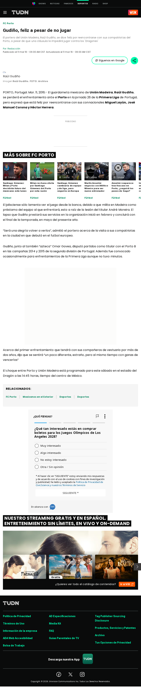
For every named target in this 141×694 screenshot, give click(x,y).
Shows (42, 4)
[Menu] (5, 12)
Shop (105, 4)
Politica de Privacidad (17, 616)
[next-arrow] (137, 566)
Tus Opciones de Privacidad (113, 642)
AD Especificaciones (62, 616)
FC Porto (8, 23)
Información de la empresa (20, 630)
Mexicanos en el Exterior (38, 396)
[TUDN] (20, 12)
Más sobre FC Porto (29, 155)
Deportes (65, 396)
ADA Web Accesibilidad (17, 638)
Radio (95, 4)
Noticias (54, 4)
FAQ (51, 630)
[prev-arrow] (0, 566)
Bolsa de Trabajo (14, 645)
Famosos (68, 4)
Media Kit (55, 623)
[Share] (134, 60)
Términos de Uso (13, 623)
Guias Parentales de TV (64, 638)
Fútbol (7, 197)
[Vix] (133, 12)
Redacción (14, 48)
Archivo (100, 635)
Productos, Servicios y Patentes (115, 627)
